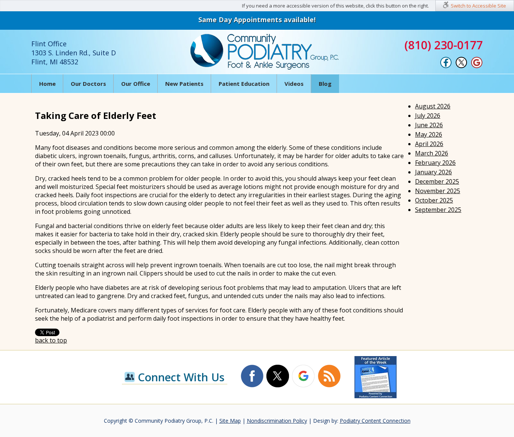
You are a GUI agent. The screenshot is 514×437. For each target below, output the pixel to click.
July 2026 (427, 115)
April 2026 (429, 144)
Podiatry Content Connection (375, 420)
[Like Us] (446, 66)
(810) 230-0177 (444, 45)
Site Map (230, 420)
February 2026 (435, 162)
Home (47, 83)
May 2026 (428, 134)
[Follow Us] (461, 66)
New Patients (184, 83)
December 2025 (437, 181)
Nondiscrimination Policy (277, 420)
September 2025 (438, 210)
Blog (325, 83)
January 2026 (433, 172)
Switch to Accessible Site (478, 5)
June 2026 (429, 125)
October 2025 (434, 200)
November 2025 (437, 191)
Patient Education (244, 83)
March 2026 (431, 153)
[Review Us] (477, 66)
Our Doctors (88, 83)
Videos (294, 83)
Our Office (135, 83)
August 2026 (432, 106)
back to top (51, 340)
